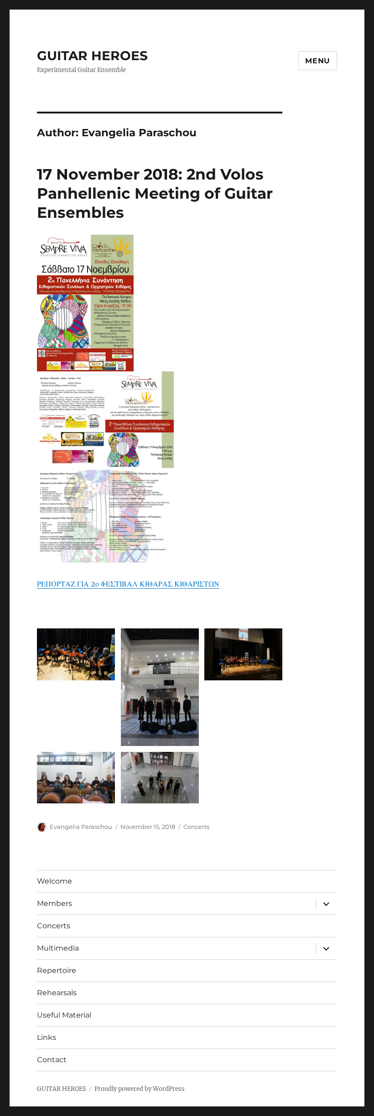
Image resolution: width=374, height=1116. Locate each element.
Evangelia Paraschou (81, 826)
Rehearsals (57, 992)
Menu (317, 61)
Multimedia (58, 948)
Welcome (54, 881)
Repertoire (56, 970)
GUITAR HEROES (92, 55)
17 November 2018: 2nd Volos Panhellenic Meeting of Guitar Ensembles (155, 193)
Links (46, 1037)
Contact (52, 1059)
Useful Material (64, 1015)
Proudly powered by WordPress (139, 1089)
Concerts (196, 826)
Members (54, 903)
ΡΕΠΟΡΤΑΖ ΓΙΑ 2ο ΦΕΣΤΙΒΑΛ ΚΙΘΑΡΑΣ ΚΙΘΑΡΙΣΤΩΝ (128, 583)
